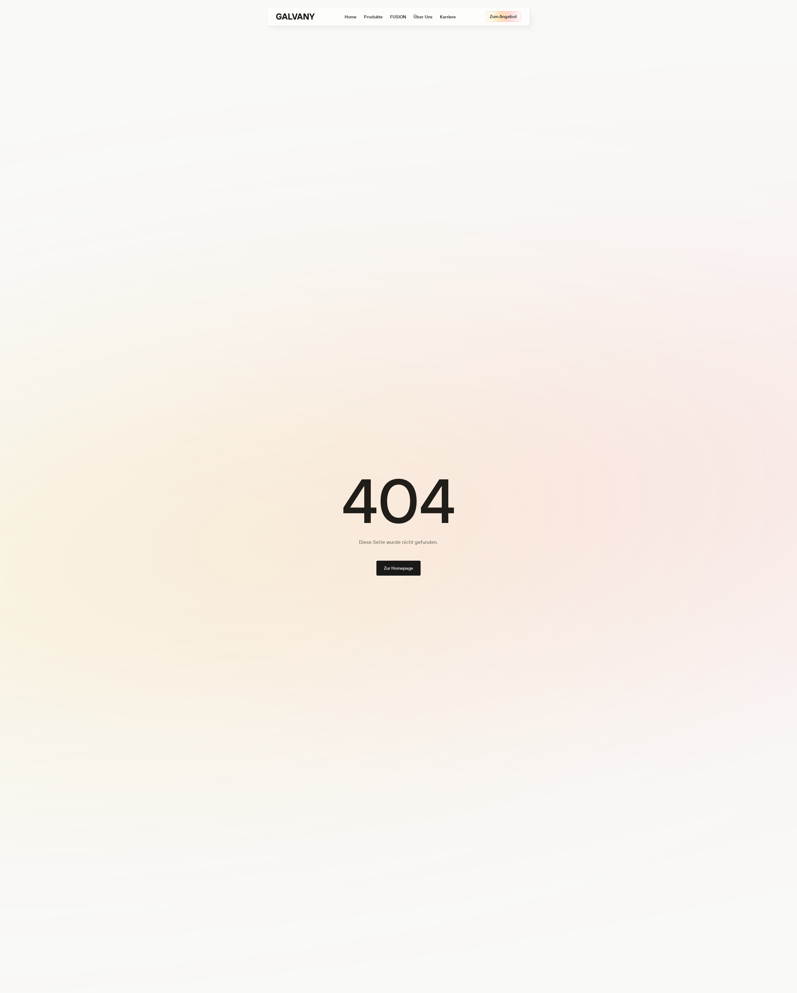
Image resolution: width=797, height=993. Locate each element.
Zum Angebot (503, 16)
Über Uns (422, 17)
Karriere (448, 17)
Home (350, 17)
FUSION (398, 17)
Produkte (373, 17)
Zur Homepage (398, 568)
